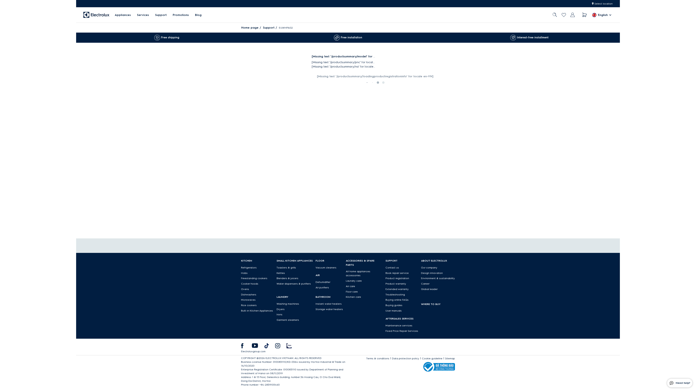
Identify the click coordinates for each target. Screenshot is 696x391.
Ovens (245, 289)
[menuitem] (123, 15)
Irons (279, 314)
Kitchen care (353, 296)
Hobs (244, 273)
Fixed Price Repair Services (402, 331)
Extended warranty (397, 289)
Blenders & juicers (287, 278)
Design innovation (432, 273)
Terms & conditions (377, 358)
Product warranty (396, 283)
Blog (198, 15)
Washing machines (288, 303)
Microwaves (248, 299)
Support (161, 15)
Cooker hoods (249, 283)
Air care (350, 286)
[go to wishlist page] (564, 15)
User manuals (394, 310)
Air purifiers (322, 287)
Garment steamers (288, 319)
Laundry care (354, 280)
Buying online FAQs (397, 299)
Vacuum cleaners (326, 267)
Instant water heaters (329, 303)
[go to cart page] (584, 15)
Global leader (429, 289)
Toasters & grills (286, 267)
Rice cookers (249, 305)
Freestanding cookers (254, 278)
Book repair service (397, 273)
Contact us (392, 267)
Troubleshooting (395, 294)
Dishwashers (248, 294)
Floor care (352, 291)
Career (425, 283)
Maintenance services (399, 325)
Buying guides (394, 305)
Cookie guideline (432, 358)
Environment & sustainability (438, 278)
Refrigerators (249, 267)
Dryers (281, 309)
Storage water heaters (329, 309)
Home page (249, 27)
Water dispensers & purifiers (294, 283)
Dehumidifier (323, 282)
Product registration (397, 278)
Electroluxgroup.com (253, 351)
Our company (429, 267)
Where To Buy (431, 304)
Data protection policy (405, 358)
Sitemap (450, 358)
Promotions (181, 15)
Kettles (281, 273)
